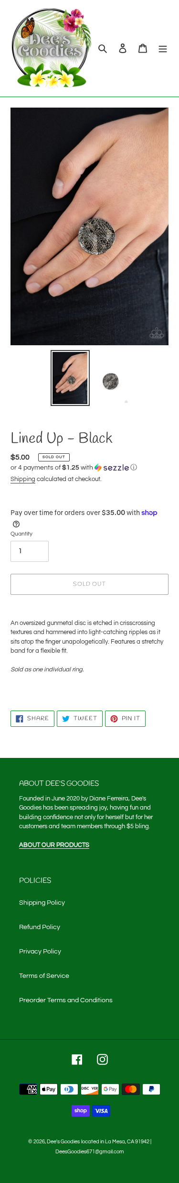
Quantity (21, 534)
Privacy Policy (40, 951)
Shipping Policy (42, 902)
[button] (74, 467)
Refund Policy (39, 927)
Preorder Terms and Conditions (66, 1000)
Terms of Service (44, 976)
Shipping (23, 479)
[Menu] (163, 48)
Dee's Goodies (63, 1141)
